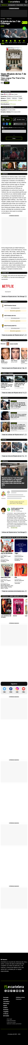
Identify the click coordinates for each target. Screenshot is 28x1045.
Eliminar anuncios (14, 8)
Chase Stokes (19, 5)
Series (5, 1005)
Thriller (20, 98)
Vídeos (5, 1008)
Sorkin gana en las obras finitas (17, 509)
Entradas (6, 1016)
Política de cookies (11, 1022)
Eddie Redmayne (4, 361)
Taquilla (5, 1012)
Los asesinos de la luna (6, 616)
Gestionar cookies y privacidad (14, 1023)
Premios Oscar (11, 305)
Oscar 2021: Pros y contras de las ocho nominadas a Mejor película (18, 416)
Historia (14, 98)
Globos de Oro (11, 315)
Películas (9, 18)
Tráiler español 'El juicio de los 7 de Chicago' (19, 385)
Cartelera (6, 1001)
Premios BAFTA (11, 325)
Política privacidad (11, 1020)
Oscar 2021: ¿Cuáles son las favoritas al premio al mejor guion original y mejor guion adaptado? (18, 427)
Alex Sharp (14, 361)
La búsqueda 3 (11, 5)
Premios (5, 1010)
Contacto (18, 999)
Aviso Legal (9, 1019)
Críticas (5, 1014)
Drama (8, 98)
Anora (15, 616)
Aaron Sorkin (14, 344)
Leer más (14, 527)
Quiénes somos (20, 997)
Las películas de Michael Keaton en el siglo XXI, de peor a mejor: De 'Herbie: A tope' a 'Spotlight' (18, 405)
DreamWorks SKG (12, 100)
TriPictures (13, 104)
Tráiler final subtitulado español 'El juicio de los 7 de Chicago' (7, 385)
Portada (3, 18)
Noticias (5, 999)
